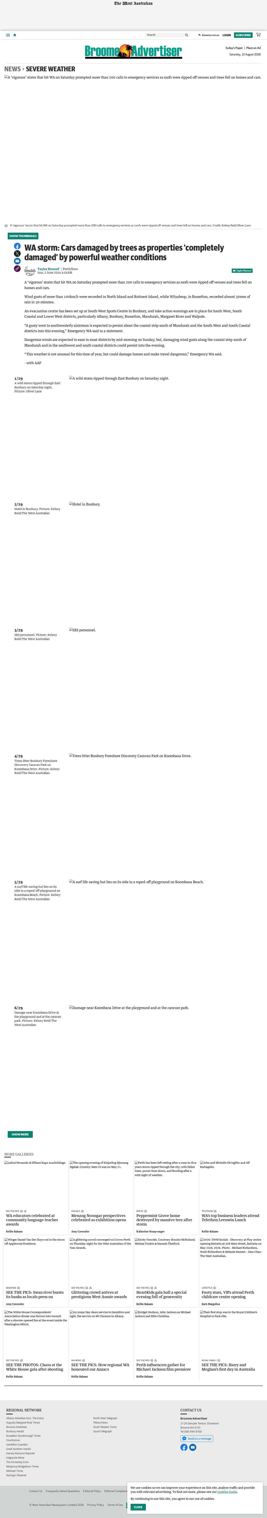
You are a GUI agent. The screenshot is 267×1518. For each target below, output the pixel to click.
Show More (20, 1134)
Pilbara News (100, 1422)
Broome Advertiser (16, 1427)
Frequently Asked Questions (63, 1491)
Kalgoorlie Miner (15, 1457)
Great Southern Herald (18, 1448)
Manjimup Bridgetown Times (22, 1466)
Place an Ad (253, 47)
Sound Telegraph (102, 1431)
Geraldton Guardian (17, 1444)
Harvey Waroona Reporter (20, 1453)
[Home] (15, 35)
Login (227, 35)
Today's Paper (234, 47)
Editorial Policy (92, 1491)
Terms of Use (115, 1505)
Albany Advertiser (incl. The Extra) (25, 1418)
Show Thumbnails (23, 236)
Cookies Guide (227, 1492)
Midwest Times (14, 1470)
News (12, 69)
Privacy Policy (95, 1505)
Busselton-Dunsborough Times (23, 1435)
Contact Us (35, 1491)
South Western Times (105, 1427)
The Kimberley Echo (17, 1462)
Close (138, 1507)
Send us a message (199, 1438)
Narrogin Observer (16, 1475)
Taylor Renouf (243, 270)
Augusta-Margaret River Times (23, 1422)
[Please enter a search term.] (186, 35)
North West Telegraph (105, 1418)
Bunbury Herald (15, 1431)
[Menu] (8, 35)
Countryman (13, 1440)
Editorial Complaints (116, 1491)
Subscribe (243, 35)
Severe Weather (50, 69)
